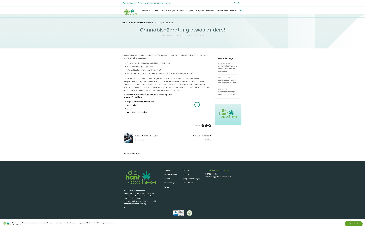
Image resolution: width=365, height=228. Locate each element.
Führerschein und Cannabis (146, 136)
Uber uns (185, 170)
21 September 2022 (166, 35)
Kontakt (233, 11)
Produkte (180, 11)
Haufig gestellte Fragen (191, 179)
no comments (200, 35)
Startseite (146, 11)
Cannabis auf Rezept (202, 136)
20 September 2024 (224, 78)
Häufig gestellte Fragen (204, 11)
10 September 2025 (224, 64)
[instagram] (239, 3)
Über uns (155, 11)
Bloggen (189, 11)
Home (124, 23)
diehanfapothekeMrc (184, 35)
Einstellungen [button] (16, 225)
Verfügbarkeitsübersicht (137, 112)
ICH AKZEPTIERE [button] (354, 223)
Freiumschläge (169, 183)
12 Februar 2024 (223, 89)
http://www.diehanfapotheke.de (140, 101)
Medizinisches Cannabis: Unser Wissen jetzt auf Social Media (227, 68)
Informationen (133, 105)
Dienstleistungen (168, 11)
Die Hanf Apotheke (137, 23)
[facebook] (235, 3)
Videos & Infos (222, 11)
